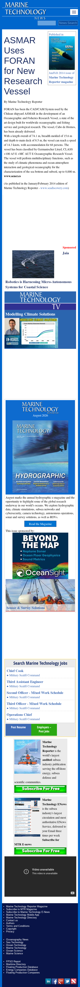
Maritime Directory (16, 964)
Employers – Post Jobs (44, 729)
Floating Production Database (22, 967)
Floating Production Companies (23, 972)
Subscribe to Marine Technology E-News (28, 912)
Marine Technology (16, 947)
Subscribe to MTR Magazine (21, 909)
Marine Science (14, 953)
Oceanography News (17, 939)
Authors (10, 923)
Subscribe (40, 789)
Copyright (11, 928)
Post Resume (18, 727)
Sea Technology (14, 942)
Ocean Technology (16, 945)
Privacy (10, 931)
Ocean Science (14, 950)
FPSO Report (13, 961)
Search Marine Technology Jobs (40, 663)
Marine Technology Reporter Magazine (26, 906)
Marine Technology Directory (21, 917)
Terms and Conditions (18, 926)
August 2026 (40, 415)
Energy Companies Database (22, 969)
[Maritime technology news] (25, 14)
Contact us (12, 920)
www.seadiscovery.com (54, 188)
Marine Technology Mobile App (22, 914)
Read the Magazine (40, 524)
